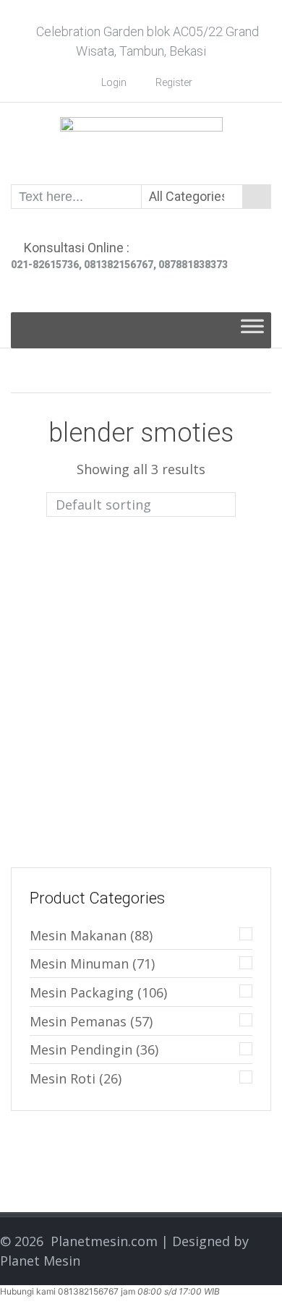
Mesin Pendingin (81, 1049)
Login (114, 82)
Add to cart (103, 642)
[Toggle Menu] (252, 330)
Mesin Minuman (79, 963)
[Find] (256, 196)
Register (173, 82)
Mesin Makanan (78, 935)
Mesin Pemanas (78, 1021)
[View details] (72, 574)
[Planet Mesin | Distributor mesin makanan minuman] (141, 142)
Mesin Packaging (82, 992)
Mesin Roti (62, 1078)
